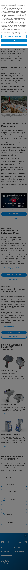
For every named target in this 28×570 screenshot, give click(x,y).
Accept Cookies (14, 45)
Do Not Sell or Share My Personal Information (14, 36)
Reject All (14, 40)
